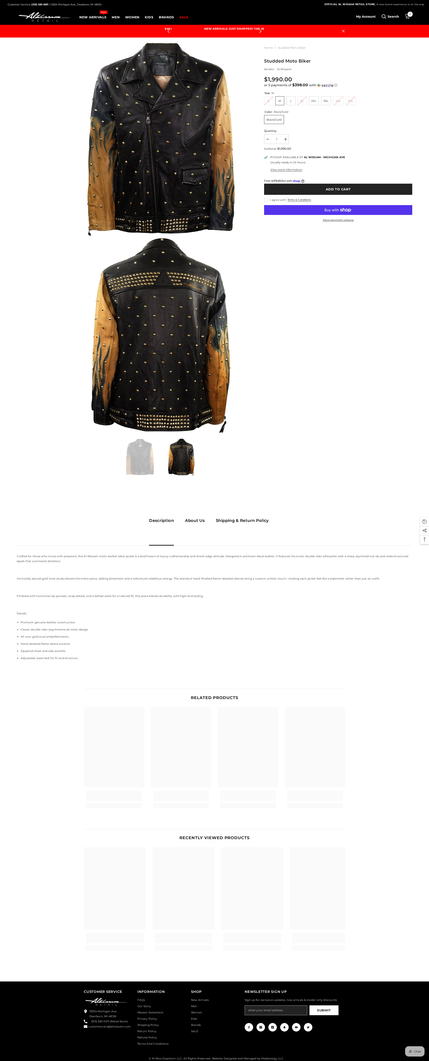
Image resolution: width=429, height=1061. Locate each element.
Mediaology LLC (272, 1053)
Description (161, 515)
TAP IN (239, 28)
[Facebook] (249, 1022)
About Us (195, 515)
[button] (338, 80)
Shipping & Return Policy (242, 515)
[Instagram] (261, 1022)
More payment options (338, 215)
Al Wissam (284, 64)
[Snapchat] (284, 1022)
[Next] (260, 29)
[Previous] (169, 29)
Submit (324, 1005)
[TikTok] (272, 1022)
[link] (114, 793)
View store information (286, 165)
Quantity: (270, 126)
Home (268, 43)
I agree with (278, 195)
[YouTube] (296, 1022)
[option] (214, 29)
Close (343, 29)
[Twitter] (308, 1022)
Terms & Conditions (299, 195)
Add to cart (338, 185)
